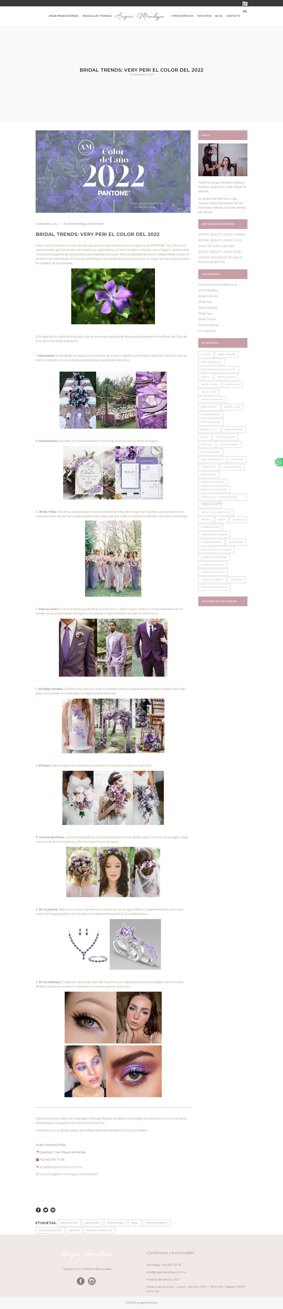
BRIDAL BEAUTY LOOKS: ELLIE (220, 240)
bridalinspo (92, 1223)
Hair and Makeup (212, 459)
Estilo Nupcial (229, 444)
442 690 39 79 (171, 1265)
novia (221, 519)
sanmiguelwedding (214, 557)
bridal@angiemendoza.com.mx (151, 1118)
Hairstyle (237, 459)
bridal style (209, 429)
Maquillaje (208, 474)
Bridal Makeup (208, 307)
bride (134, 1223)
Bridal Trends (95, 223)
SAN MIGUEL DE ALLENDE (216, 549)
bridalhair (233, 384)
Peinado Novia (210, 527)
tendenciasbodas (156, 1223)
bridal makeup (211, 422)
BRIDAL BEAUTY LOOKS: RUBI (219, 252)
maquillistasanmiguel (216, 512)
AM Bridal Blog (76, 223)
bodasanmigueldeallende (218, 369)
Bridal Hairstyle (212, 399)
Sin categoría (207, 331)
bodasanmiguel (211, 362)
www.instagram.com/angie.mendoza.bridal (68, 1174)
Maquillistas (209, 504)
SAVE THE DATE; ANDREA (216, 246)
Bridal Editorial (207, 296)
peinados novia (211, 542)
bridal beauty (226, 377)
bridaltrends (115, 1223)
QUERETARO (236, 542)
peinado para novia (214, 534)
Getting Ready (210, 452)
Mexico (206, 519)
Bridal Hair (205, 302)
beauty (205, 354)
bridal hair (208, 392)
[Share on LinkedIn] (52, 1209)
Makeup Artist (232, 467)
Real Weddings (208, 325)
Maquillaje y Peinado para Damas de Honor (219, 498)
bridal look (232, 407)
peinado (238, 519)
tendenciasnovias (50, 1230)
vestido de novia (212, 579)
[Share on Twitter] (45, 1209)
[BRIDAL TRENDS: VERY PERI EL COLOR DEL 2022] (113, 171)
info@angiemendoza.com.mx (166, 1272)
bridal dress (209, 384)
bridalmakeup (210, 414)
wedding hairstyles (99, 1230)
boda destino (69, 1223)
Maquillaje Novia (212, 482)
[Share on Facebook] (38, 1209)
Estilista (206, 444)
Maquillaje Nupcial (214, 489)
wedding (74, 1230)
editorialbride (225, 437)
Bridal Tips (205, 313)
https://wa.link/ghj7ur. (91, 1123)
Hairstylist (208, 467)
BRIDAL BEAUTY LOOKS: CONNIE (221, 234)
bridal (205, 377)
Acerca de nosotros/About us (217, 284)
